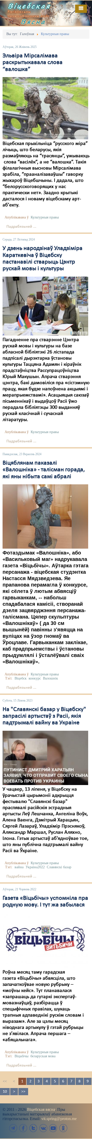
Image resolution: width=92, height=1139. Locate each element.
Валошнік (50, 678)
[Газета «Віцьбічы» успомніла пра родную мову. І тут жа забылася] (45, 940)
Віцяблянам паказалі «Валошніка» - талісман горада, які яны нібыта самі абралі (44, 470)
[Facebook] (23, 1128)
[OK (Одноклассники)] (63, 1128)
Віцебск (21, 678)
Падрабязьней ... (21, 227)
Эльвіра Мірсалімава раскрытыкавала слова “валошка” (33, 62)
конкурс (35, 678)
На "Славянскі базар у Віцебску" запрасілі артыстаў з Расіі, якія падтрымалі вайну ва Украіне (44, 716)
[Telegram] (13, 1128)
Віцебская (29, 6)
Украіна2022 (35, 867)
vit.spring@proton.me (59, 1118)
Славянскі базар (59, 867)
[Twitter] (33, 1128)
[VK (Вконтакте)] (43, 1128)
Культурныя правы (45, 217)
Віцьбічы (21, 1056)
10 (5, 1092)
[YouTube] (53, 1128)
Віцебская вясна (41, 1109)
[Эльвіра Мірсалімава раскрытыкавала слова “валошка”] (45, 108)
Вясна (33, 21)
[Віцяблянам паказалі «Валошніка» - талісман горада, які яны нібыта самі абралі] (45, 516)
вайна (19, 867)
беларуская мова (42, 1056)
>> (23, 1092)
